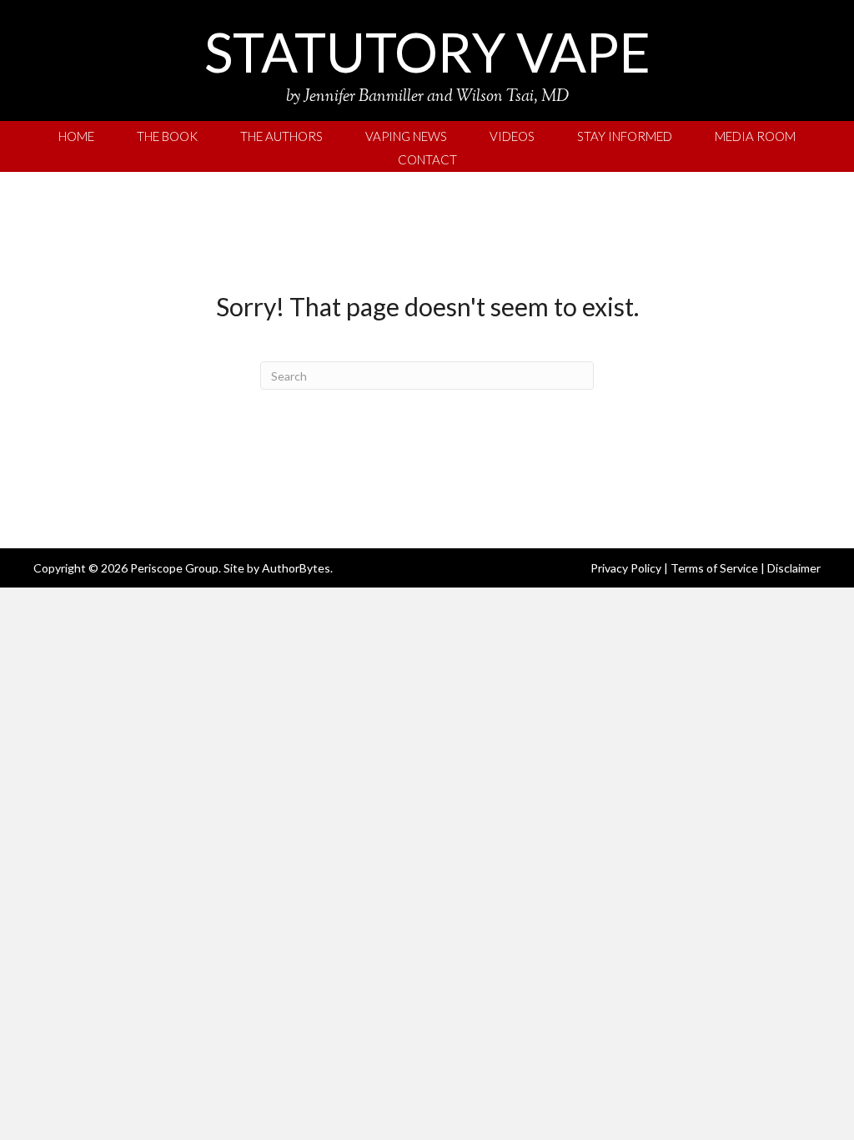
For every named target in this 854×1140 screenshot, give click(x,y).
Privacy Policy (625, 568)
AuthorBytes (296, 568)
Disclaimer (794, 568)
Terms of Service (714, 568)
